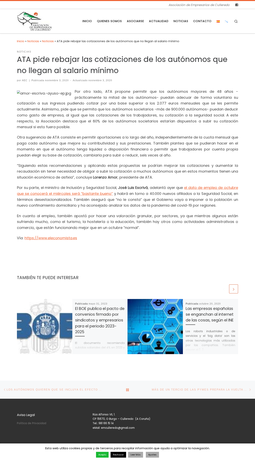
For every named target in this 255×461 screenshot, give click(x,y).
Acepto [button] (102, 454)
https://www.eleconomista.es (51, 237)
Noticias (33, 41)
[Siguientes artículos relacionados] (233, 288)
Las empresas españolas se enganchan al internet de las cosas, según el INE (210, 314)
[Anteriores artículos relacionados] (223, 288)
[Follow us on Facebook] (236, 5)
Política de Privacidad (31, 423)
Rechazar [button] (118, 454)
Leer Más (135, 454)
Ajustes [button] (152, 454)
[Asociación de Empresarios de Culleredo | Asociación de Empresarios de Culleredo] (34, 21)
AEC (24, 80)
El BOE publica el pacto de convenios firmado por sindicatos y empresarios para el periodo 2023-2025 (100, 320)
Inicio (20, 41)
